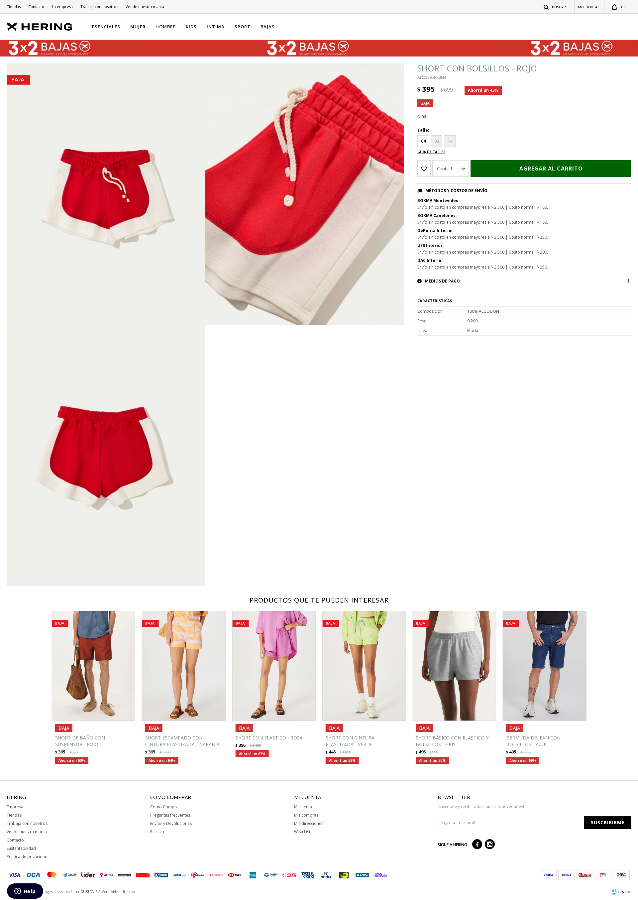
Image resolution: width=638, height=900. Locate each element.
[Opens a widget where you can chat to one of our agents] (25, 891)
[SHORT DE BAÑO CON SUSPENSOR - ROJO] (93, 666)
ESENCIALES (106, 27)
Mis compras (306, 815)
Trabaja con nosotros (99, 6)
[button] (555, 6)
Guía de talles (431, 152)
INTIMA (216, 27)
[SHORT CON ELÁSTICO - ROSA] (274, 666)
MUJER (138, 27)
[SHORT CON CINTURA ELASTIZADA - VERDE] (364, 666)
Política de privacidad (27, 856)
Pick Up (157, 832)
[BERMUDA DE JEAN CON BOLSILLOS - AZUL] (544, 666)
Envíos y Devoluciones (171, 823)
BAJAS (268, 27)
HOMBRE (166, 27)
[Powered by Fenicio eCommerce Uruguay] (621, 892)
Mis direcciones (308, 823)
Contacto (36, 6)
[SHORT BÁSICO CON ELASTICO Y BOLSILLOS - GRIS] (454, 666)
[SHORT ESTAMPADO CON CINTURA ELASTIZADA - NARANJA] (183, 666)
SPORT (243, 27)
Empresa (15, 807)
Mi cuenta (303, 807)
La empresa (62, 6)
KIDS (191, 27)
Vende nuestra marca (145, 6)
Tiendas (14, 6)
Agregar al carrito (551, 168)
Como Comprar (165, 807)
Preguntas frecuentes (170, 815)
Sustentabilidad (21, 848)
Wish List (302, 832)
